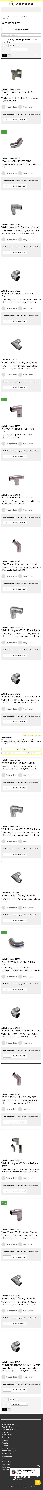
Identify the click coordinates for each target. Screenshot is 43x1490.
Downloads (6, 1453)
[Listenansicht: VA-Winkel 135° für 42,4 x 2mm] (22, 1096)
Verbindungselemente (30, 17)
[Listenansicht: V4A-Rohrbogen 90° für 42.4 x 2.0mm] (22, 962)
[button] (9, 107)
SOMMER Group (8, 1429)
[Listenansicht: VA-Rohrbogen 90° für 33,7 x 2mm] (22, 828)
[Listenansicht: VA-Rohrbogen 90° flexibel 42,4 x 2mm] (22, 1164)
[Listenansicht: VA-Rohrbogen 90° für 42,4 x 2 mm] (22, 1364)
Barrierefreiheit (8, 1469)
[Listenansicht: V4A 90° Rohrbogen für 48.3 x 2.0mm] (22, 429)
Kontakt (5, 1443)
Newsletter (6, 1437)
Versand (5, 1445)
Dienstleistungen (9, 1450)
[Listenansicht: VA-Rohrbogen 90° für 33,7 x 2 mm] (22, 1029)
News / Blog (7, 1434)
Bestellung (6, 1467)
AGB (3, 1459)
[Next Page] (38, 55)
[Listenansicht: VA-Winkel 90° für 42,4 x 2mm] (22, 762)
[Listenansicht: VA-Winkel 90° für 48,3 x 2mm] (22, 894)
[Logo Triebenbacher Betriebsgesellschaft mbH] (22, 3)
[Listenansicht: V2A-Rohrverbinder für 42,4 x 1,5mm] (22, 92)
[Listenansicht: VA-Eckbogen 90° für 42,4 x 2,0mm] (22, 226)
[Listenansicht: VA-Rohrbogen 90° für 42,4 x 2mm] (22, 629)
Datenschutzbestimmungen (32, 735)
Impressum (6, 1464)
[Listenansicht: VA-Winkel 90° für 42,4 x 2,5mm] (22, 361)
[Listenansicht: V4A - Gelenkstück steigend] (22, 160)
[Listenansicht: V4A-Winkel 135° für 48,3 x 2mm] (22, 563)
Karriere (5, 1432)
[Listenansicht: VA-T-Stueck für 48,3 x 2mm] (22, 496)
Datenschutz (7, 1462)
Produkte (10, 17)
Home (3, 17)
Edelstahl (18, 17)
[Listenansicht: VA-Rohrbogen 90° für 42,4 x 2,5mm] (22, 294)
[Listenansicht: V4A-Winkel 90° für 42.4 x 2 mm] (22, 1231)
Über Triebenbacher (10, 1427)
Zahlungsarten (8, 1448)
